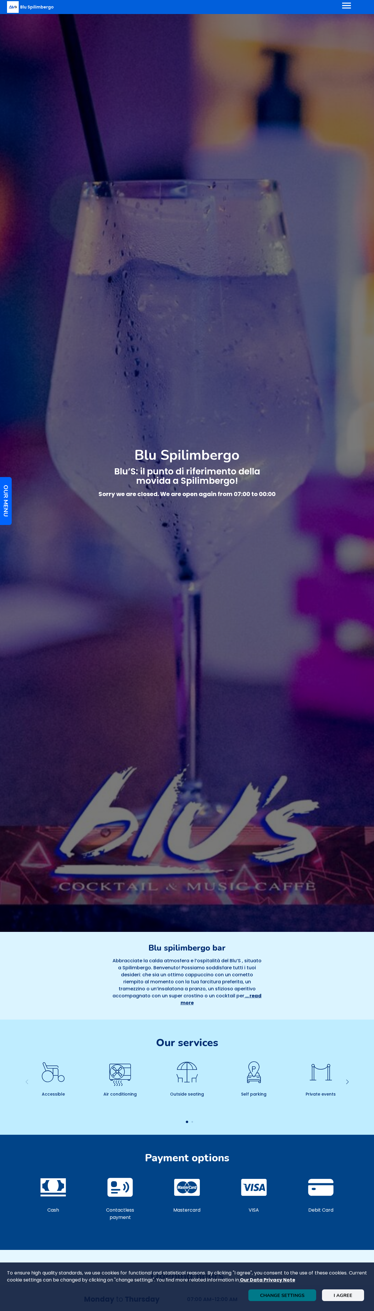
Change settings (282, 1295)
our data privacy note (267, 1280)
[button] (347, 1081)
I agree (343, 1295)
